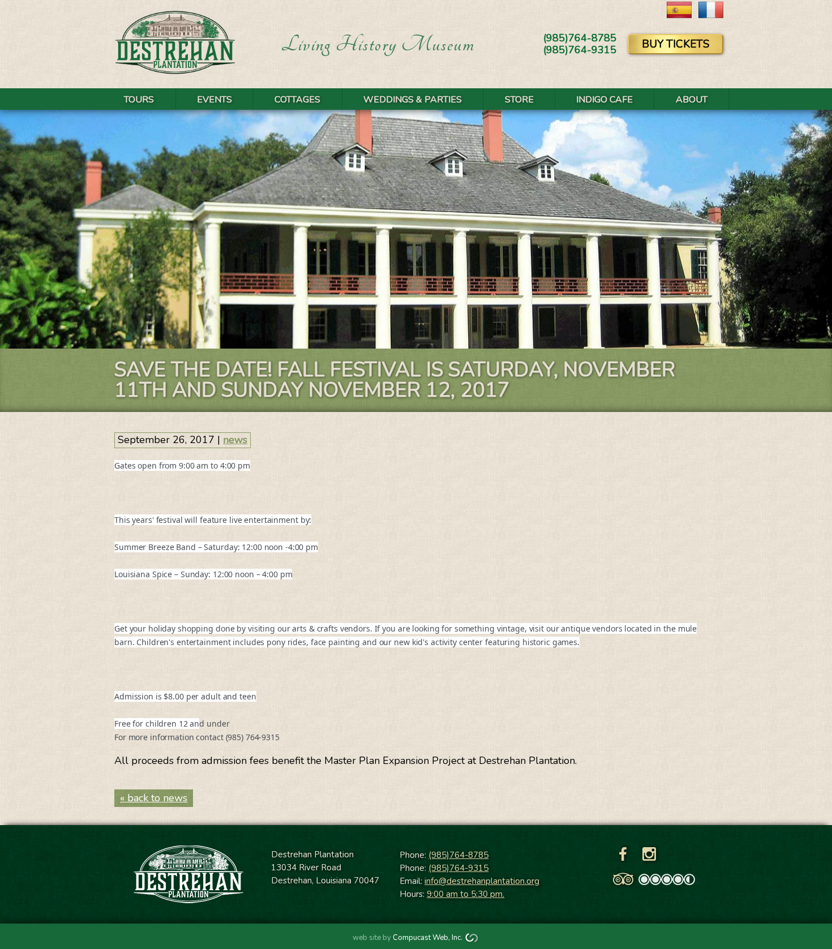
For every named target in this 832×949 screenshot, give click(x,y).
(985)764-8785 (458, 855)
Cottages (297, 99)
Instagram (649, 854)
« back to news (153, 798)
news (235, 439)
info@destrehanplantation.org (481, 881)
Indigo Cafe (604, 99)
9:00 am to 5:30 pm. (465, 894)
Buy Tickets (675, 44)
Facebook (623, 854)
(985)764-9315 (458, 868)
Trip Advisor (623, 879)
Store (519, 99)
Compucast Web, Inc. (427, 938)
